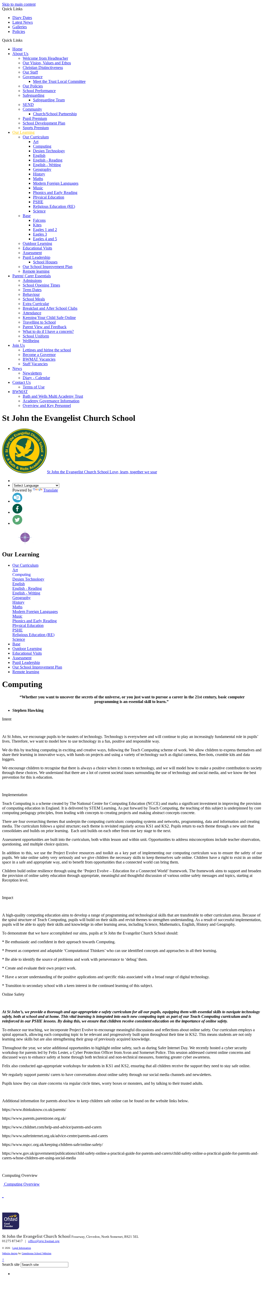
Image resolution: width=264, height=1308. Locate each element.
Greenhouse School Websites (36, 1253)
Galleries (19, 27)
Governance (33, 77)
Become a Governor (39, 354)
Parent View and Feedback (45, 327)
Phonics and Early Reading (55, 192)
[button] (24, 40)
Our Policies (33, 86)
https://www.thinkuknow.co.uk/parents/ (34, 1109)
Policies (18, 31)
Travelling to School (39, 322)
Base (27, 215)
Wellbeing (31, 341)
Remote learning (36, 271)
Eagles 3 (40, 234)
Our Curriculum (36, 137)
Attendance (32, 313)
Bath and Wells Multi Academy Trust (53, 396)
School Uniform (36, 336)
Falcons (39, 220)
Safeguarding (33, 95)
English (39, 155)
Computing (42, 146)
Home (17, 49)
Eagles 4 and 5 (45, 239)
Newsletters (32, 373)
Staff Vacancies (35, 364)
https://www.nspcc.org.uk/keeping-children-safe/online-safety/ (52, 1144)
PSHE (38, 202)
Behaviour (31, 294)
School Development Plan (44, 123)
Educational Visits (37, 248)
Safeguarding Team (49, 100)
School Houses (45, 262)
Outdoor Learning (37, 243)
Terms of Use (34, 387)
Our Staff (30, 72)
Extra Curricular (36, 303)
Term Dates (32, 290)
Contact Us (21, 382)
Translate (50, 490)
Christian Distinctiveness (43, 67)
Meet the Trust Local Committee (59, 81)
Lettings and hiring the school (47, 350)
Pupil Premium (35, 118)
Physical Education (48, 197)
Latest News (22, 22)
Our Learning (23, 132)
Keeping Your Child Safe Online (49, 317)
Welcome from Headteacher (45, 58)
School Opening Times (41, 285)
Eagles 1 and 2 (45, 229)
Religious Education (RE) (54, 206)
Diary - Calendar (36, 378)
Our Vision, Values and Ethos (47, 63)
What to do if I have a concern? (48, 331)
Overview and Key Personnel (47, 405)
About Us (20, 53)
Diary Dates (22, 17)
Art (35, 141)
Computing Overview (21, 1184)
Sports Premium (36, 128)
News (17, 368)
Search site (11, 1264)
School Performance (39, 90)
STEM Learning (102, 808)
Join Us (18, 345)
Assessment (32, 253)
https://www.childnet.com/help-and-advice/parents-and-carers (52, 1127)
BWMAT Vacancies (39, 359)
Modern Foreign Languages (55, 183)
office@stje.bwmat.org (44, 1241)
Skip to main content (19, 4)
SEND (28, 104)
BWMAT (20, 391)
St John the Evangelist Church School (102, 472)
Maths (38, 178)
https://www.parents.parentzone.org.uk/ (34, 1118)
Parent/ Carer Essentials (31, 276)
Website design (10, 1253)
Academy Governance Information (51, 401)
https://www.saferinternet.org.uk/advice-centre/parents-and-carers (55, 1136)
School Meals (34, 299)
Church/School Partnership (55, 114)
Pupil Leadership (36, 257)
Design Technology (49, 151)
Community (32, 109)
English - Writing (47, 165)
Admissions (32, 280)
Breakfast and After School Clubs (50, 308)
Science (39, 211)
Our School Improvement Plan (47, 266)
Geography (42, 169)
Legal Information (21, 1248)
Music (38, 188)
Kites (37, 225)
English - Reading (47, 160)
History (39, 174)
